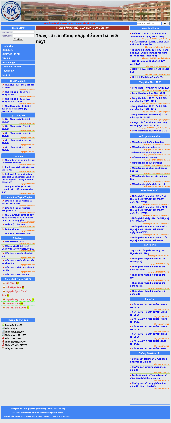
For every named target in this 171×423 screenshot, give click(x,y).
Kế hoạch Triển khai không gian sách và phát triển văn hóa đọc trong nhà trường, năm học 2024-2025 (18, 178)
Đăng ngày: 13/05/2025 (27, 164)
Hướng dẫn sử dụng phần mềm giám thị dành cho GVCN (148, 385)
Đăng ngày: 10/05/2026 (161, 317)
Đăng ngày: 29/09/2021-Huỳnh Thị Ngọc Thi (156, 120)
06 (21, 303)
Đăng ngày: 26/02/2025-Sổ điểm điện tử (156, 235)
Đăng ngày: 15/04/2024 (27, 96)
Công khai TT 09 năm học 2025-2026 (150, 87)
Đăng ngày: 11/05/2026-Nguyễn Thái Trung (156, 39)
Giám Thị (150, 299)
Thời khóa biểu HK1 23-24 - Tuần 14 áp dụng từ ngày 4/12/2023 (17, 109)
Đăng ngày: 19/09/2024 (27, 184)
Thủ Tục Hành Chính (150, 136)
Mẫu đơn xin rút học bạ (17, 274)
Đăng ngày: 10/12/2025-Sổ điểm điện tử (156, 204)
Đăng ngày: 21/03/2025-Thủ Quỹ (158, 272)
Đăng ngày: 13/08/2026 (27, 130)
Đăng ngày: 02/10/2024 (27, 89)
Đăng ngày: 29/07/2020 (27, 250)
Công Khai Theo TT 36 (150, 82)
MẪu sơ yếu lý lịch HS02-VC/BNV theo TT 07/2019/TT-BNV (18, 247)
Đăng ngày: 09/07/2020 (27, 258)
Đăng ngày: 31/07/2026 (27, 145)
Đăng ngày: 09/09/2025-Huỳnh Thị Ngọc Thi (156, 90)
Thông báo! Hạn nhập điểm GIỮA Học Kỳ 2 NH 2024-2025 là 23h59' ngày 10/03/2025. (148, 229)
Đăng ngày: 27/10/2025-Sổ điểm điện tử (156, 215)
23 (17, 283)
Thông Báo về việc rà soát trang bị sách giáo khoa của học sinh (18, 189)
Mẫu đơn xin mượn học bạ (146, 147)
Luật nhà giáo (12, 229)
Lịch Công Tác (18, 115)
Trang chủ (7, 45)
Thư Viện (18, 156)
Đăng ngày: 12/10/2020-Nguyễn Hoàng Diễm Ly (154, 128)
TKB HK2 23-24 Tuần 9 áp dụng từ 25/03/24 (16, 93)
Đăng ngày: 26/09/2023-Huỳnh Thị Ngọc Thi (156, 103)
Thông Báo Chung (149, 28)
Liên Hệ (6, 74)
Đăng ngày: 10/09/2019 (161, 364)
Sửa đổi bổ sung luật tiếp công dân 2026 (16, 209)
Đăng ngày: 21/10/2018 (161, 372)
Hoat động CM (10, 62)
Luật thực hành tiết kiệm (18, 233)
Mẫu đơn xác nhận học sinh (147, 152)
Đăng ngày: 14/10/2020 (27, 243)
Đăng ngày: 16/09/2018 (161, 380)
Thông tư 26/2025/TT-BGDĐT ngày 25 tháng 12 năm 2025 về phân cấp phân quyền (18, 217)
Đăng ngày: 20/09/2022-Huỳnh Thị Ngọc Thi (156, 112)
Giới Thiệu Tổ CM (11, 54)
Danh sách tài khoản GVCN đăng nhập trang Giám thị (148, 360)
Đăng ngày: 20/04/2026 (161, 324)
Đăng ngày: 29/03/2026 (161, 346)
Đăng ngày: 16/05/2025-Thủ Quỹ (158, 264)
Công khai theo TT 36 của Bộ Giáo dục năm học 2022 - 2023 (148, 108)
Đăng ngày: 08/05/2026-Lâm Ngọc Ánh (157, 47)
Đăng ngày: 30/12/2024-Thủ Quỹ (158, 280)
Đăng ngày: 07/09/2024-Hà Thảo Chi (158, 95)
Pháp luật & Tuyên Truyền (18, 197)
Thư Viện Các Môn (12, 66)
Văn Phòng (150, 244)
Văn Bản (6, 58)
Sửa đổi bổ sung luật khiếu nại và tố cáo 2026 (17, 202)
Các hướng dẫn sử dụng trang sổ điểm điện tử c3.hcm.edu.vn (148, 376)
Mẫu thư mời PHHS (14, 241)
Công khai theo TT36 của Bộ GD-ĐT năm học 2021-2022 (149, 116)
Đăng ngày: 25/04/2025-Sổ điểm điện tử (156, 224)
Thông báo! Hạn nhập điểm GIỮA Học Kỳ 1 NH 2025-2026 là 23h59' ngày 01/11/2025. (148, 210)
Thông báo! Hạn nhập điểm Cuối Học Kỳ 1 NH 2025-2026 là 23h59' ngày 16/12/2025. (148, 199)
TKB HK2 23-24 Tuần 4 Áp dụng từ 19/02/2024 (16, 100)
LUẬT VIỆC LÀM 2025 (15, 224)
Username (7, 31)
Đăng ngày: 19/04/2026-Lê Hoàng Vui (158, 66)
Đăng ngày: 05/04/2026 (161, 339)
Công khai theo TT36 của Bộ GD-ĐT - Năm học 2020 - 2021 (150, 132)
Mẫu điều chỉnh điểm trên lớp (148, 142)
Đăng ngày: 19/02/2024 (27, 103)
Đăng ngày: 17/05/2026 (161, 309)
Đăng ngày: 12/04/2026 (161, 331)
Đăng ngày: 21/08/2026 (27, 123)
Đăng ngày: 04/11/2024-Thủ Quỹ (158, 288)
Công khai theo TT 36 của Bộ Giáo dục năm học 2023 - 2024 (148, 100)
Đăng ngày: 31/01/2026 (27, 222)
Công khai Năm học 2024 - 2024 (148, 92)
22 (8, 295)
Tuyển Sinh (8, 70)
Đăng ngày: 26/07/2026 (27, 152)
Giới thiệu (7, 50)
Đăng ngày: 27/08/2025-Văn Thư (158, 256)
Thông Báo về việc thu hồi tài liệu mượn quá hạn (18, 161)
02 (23, 287)
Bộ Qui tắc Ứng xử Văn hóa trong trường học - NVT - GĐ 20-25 (149, 124)
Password (7, 35)
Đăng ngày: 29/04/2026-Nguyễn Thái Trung (156, 58)
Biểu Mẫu (18, 238)
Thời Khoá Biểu (18, 81)
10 (28, 307)
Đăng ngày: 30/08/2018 (161, 388)
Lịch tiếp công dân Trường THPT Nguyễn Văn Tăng (148, 252)
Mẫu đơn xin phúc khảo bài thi (148, 184)
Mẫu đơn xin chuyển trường (147, 162)
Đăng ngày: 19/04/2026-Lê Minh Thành (157, 74)
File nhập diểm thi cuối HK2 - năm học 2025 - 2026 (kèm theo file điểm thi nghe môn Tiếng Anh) (149, 52)
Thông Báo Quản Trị (149, 353)
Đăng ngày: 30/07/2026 (27, 205)
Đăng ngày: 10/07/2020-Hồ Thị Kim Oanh (157, 144)
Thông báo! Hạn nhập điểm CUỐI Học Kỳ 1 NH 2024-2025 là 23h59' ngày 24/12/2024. (148, 240)
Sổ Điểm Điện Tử (149, 190)
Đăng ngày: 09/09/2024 (27, 193)
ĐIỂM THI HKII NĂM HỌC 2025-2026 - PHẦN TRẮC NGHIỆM (150, 43)
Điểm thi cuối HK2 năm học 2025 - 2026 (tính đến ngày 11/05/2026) (149, 35)
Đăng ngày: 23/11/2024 (27, 171)
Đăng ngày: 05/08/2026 (27, 138)
